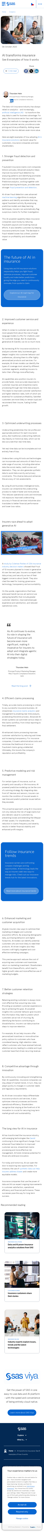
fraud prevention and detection (23, 187)
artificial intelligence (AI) (12, 112)
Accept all (22, 1505)
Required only (22, 1512)
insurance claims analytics (24, 711)
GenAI (32, 1138)
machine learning (9, 197)
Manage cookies (22, 1518)
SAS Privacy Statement (14, 1527)
